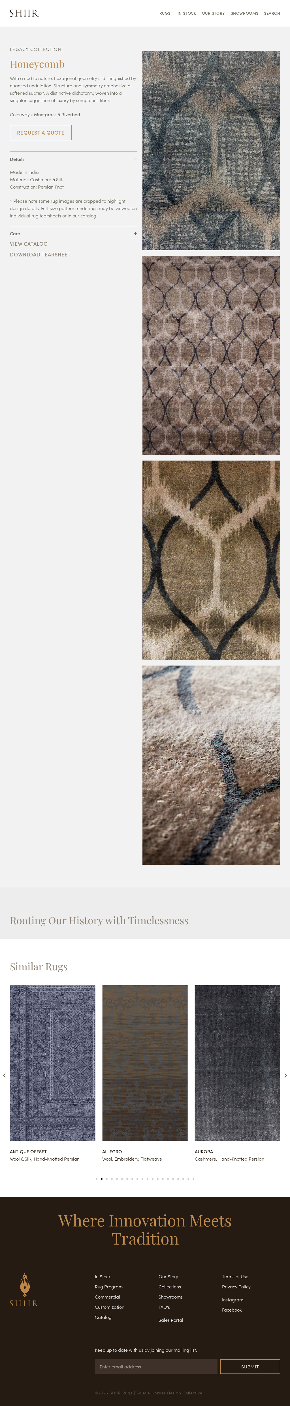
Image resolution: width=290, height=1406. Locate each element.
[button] (4, 1075)
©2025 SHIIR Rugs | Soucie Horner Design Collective (148, 1393)
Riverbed (70, 114)
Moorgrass (45, 114)
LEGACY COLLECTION (35, 49)
